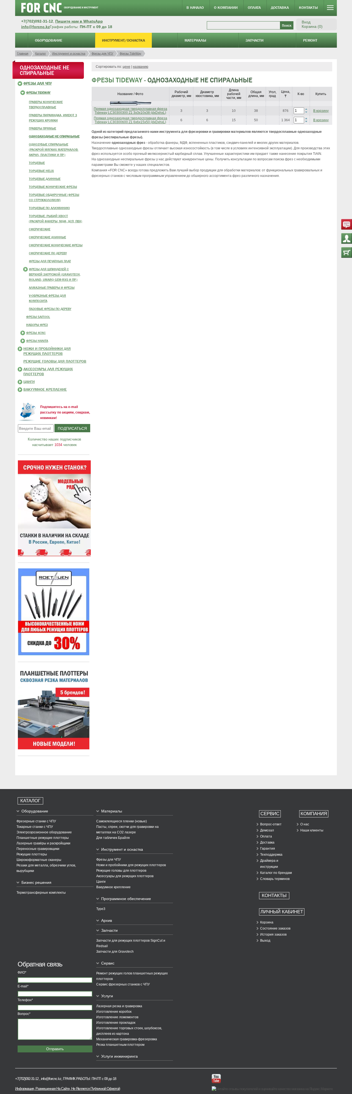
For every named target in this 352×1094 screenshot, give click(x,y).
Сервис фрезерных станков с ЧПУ (123, 984)
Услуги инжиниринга (119, 1056)
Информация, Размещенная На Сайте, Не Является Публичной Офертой (67, 1089)
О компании (226, 7)
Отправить (55, 1049)
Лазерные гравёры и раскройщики (43, 843)
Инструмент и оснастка (122, 849)
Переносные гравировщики (37, 849)
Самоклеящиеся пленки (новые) (121, 821)
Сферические (39, 229)
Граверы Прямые (42, 128)
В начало (195, 7)
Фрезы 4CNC (36, 333)
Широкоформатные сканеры (38, 860)
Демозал (267, 830)
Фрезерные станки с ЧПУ (36, 821)
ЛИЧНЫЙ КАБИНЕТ (281, 911)
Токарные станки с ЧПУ (34, 827)
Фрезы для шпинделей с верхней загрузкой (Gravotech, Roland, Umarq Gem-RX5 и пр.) (55, 274)
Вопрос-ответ (271, 824)
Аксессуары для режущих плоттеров (124, 876)
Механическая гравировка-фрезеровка (126, 1039)
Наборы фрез (37, 325)
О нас (304, 824)
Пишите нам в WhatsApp (79, 21)
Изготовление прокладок (115, 1023)
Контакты (308, 7)
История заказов (273, 934)
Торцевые (37, 163)
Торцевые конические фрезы (53, 187)
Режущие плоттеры (31, 854)
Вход (306, 22)
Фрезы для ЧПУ (37, 83)
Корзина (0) (312, 26)
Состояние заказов (275, 928)
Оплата (254, 7)
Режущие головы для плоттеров (54, 361)
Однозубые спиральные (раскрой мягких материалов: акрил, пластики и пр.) (53, 149)
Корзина (266, 922)
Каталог (30, 800)
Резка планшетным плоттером (120, 1045)
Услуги (107, 996)
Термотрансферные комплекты (41, 893)
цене (126, 67)
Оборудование (48, 40)
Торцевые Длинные (45, 179)
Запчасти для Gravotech (115, 951)
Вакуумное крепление (45, 389)
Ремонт (310, 40)
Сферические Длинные (47, 237)
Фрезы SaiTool (38, 317)
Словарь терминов (275, 879)
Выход (265, 940)
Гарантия (267, 848)
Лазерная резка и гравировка (119, 1006)
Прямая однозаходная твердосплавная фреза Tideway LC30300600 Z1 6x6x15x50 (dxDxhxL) (130, 120)
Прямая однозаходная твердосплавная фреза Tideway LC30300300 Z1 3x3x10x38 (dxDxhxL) (130, 111)
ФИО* (22, 972)
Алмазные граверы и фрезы (52, 288)
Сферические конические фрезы (55, 245)
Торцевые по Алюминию (49, 208)
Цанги (29, 381)
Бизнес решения (36, 882)
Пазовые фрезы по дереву (50, 309)
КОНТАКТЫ (274, 895)
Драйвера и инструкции (269, 864)
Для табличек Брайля (113, 838)
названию (140, 67)
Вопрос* (24, 1014)
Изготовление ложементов (117, 1017)
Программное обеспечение (126, 898)
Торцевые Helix (41, 171)
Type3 (100, 909)
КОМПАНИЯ (314, 813)
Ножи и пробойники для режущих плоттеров (131, 865)
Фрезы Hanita (37, 341)
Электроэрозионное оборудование (44, 832)
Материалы (195, 40)
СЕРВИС (269, 813)
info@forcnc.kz (35, 27)
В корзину (321, 111)
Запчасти (254, 40)
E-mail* (23, 986)
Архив (106, 920)
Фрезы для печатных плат (50, 261)
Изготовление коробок (113, 1012)
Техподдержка (271, 855)
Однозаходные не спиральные (54, 136)
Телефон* (25, 1000)
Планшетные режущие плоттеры (42, 838)
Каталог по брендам (276, 873)
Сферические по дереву (48, 253)
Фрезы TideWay (38, 92)
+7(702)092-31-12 (26, 1079)
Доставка (280, 7)
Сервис (107, 963)
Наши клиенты (311, 830)
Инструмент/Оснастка (123, 40)
